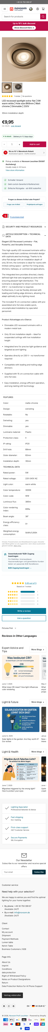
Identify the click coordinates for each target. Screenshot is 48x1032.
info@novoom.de (22, 912)
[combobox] (24, 16)
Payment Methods (10, 939)
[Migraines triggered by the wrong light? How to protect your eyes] (20, 769)
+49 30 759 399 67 (24, 2)
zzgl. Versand (16, 126)
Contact (5, 928)
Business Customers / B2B (14, 949)
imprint (5, 965)
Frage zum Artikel (13, 204)
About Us (6, 962)
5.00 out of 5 (30, 583)
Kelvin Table (7, 946)
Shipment (6, 935)
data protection (9, 972)
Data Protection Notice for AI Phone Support (22, 986)
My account (7, 932)
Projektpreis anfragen (34, 204)
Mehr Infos (17, 546)
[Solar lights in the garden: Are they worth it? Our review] (20, 719)
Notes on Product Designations (16, 979)
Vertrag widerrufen (12, 995)
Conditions (7, 969)
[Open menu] (5, 9)
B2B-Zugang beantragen (20, 568)
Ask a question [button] (24, 618)
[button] (7, 96)
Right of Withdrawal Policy (14, 976)
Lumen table (7, 942)
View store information (15, 170)
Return (5, 982)
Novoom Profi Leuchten (18, 1016)
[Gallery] (24, 65)
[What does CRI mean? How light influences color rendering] (20, 667)
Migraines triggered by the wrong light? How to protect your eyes (18, 789)
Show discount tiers (24, 27)
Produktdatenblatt (17, 217)
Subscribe (39, 872)
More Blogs (36, 649)
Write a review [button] (24, 611)
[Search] (43, 16)
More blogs (36, 702)
